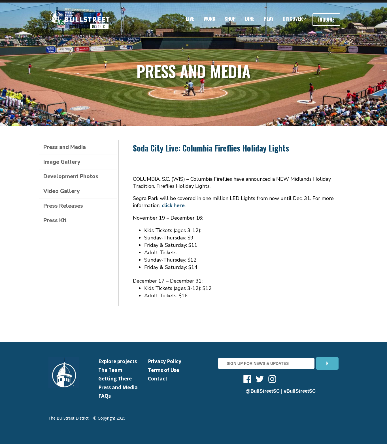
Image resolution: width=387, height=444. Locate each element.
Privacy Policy (164, 361)
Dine (249, 18)
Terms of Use (163, 370)
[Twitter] (259, 380)
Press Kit (55, 220)
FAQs (104, 396)
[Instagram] (272, 380)
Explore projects (117, 361)
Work (209, 18)
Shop (230, 18)
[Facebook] (247, 380)
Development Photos (70, 176)
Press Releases (63, 206)
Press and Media (64, 147)
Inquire (326, 19)
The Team (110, 370)
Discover (293, 18)
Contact (157, 378)
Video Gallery (61, 191)
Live (190, 18)
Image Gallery (61, 162)
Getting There (115, 378)
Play (268, 18)
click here (173, 205)
